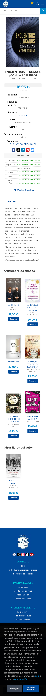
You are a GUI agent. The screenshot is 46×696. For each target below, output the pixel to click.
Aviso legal (23, 587)
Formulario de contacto (23, 574)
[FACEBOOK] (14, 554)
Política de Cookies (23, 599)
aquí (37, 676)
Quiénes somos (23, 612)
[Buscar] (43, 11)
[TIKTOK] (27, 554)
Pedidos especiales (23, 616)
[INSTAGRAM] (23, 554)
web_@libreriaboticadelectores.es (23, 570)
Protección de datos (23, 595)
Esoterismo (23, 115)
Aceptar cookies (31, 689)
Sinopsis (12, 201)
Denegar (14, 689)
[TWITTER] (19, 554)
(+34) (23, 566)
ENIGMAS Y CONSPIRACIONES (23, 144)
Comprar (13, 319)
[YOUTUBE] (32, 554)
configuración (20, 679)
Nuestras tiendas (23, 620)
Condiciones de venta (23, 591)
